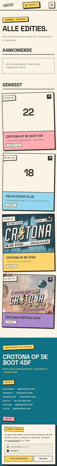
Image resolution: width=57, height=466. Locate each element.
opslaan (43, 459)
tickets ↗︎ (32, 4)
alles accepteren (18, 459)
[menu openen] (52, 5)
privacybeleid (13, 440)
